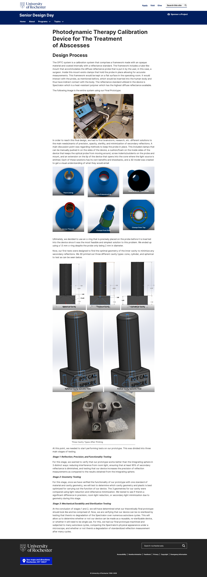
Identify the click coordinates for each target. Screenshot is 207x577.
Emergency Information (179, 554)
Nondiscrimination (135, 554)
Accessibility (121, 554)
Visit (152, 5)
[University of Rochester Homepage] (33, 5)
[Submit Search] (183, 546)
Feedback (147, 554)
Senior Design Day (36, 15)
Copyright (164, 554)
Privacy (156, 554)
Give (160, 5)
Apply (145, 5)
